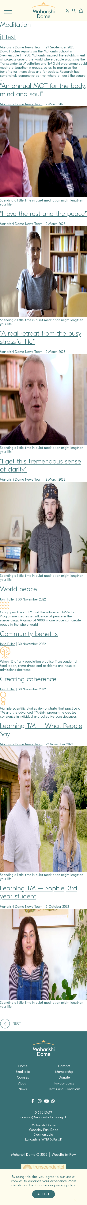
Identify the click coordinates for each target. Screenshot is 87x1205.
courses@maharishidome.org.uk (43, 1117)
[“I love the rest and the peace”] (43, 316)
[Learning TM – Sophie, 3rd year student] (43, 999)
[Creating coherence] (3, 704)
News (23, 1089)
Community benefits (29, 634)
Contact (64, 1066)
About (22, 1083)
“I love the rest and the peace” (43, 214)
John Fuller (7, 599)
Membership (64, 1072)
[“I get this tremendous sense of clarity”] (43, 572)
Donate (64, 1077)
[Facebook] (34, 1102)
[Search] (74, 11)
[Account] (67, 10)
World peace (18, 589)
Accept (43, 1194)
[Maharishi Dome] (43, 17)
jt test (8, 37)
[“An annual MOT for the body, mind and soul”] (43, 196)
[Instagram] (40, 1102)
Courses (23, 1077)
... (1, 80)
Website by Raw (64, 1155)
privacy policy (64, 1185)
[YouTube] (46, 1102)
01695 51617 (43, 1113)
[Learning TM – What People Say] (43, 871)
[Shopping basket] (80, 10)
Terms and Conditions (64, 1089)
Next (17, 1023)
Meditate (23, 1072)
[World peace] (4, 608)
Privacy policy (64, 1083)
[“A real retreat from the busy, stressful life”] (43, 444)
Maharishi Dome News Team (21, 47)
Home (22, 1066)
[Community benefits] (5, 657)
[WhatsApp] (53, 1102)
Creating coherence (28, 679)
